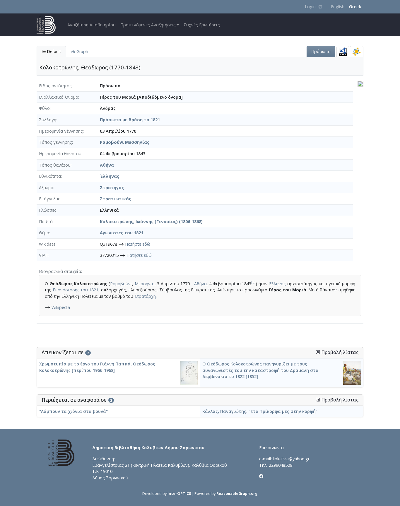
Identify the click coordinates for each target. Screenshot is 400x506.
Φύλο (44, 108)
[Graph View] (356, 51)
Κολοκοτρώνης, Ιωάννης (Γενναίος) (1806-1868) (151, 221)
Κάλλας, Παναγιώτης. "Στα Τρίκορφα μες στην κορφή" (259, 411)
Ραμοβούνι (121, 283)
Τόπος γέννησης (55, 142)
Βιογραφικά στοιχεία (60, 271)
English (337, 6)
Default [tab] (53, 51)
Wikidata (47, 244)
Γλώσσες (48, 210)
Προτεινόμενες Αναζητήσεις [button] (148, 25)
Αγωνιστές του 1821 (121, 232)
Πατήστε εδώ (137, 244)
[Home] (48, 25)
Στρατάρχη (145, 296)
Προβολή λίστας (339, 352)
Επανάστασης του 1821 (76, 290)
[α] (253, 282)
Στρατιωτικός (115, 198)
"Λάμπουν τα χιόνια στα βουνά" (73, 411)
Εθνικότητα (50, 176)
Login (310, 6)
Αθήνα (107, 165)
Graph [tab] (81, 51)
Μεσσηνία (145, 283)
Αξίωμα (46, 187)
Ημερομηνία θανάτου (60, 153)
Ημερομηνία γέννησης (61, 131)
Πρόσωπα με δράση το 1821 (130, 119)
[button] (317, 352)
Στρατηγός (112, 187)
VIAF (43, 255)
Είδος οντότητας (55, 85)
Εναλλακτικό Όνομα (58, 97)
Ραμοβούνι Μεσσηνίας (124, 142)
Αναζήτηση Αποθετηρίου (91, 25)
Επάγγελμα (50, 198)
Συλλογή (47, 119)
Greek (355, 6)
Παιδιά (46, 221)
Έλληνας (109, 176)
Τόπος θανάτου (55, 165)
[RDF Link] (342, 51)
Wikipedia (61, 307)
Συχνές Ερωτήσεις (202, 25)
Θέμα (44, 232)
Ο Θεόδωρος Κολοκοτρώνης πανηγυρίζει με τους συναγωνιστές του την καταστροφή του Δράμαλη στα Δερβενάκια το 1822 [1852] (260, 370)
